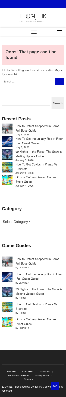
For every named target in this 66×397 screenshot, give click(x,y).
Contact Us (27, 371)
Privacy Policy (42, 375)
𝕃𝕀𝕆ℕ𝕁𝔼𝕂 (33, 16)
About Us (11, 371)
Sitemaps (28, 379)
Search (57, 103)
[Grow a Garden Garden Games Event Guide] (7, 180)
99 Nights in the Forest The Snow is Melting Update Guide (38, 153)
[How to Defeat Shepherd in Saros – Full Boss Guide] (7, 129)
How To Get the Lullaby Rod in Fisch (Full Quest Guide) (39, 140)
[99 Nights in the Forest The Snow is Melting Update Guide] (7, 154)
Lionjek (34, 386)
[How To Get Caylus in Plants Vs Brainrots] (7, 167)
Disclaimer (44, 371)
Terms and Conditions (18, 375)
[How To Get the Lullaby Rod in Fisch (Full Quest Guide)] (7, 141)
